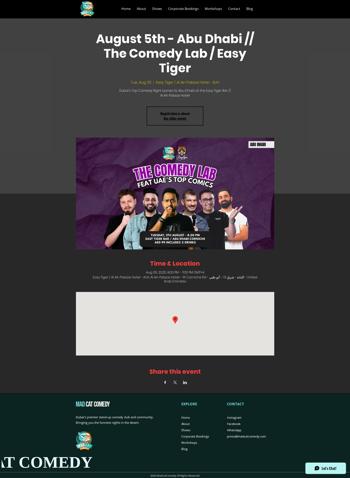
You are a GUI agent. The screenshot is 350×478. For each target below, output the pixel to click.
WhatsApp (234, 430)
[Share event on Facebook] (165, 382)
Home (185, 417)
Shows (185, 430)
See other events (175, 118)
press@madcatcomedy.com (246, 436)
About (185, 424)
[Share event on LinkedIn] (185, 382)
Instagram (234, 417)
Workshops (189, 443)
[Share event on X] (175, 382)
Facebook (233, 424)
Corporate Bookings (195, 436)
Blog (184, 449)
